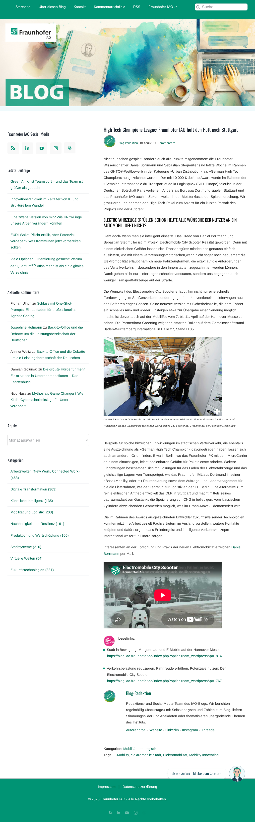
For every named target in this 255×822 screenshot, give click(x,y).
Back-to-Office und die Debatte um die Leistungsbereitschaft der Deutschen (46, 333)
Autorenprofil (136, 730)
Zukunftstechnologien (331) (32, 570)
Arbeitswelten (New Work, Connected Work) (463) (45, 474)
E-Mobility (121, 755)
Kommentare (166, 143)
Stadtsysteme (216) (25, 547)
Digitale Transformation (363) (33, 489)
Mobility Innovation (204, 755)
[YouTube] (41, 148)
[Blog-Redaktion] (110, 138)
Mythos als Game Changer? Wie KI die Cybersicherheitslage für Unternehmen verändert (46, 399)
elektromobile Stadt (146, 755)
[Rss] (13, 148)
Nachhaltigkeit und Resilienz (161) (37, 524)
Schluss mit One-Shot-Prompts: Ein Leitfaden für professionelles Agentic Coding (43, 309)
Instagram (190, 730)
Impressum (107, 787)
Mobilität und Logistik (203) (31, 512)
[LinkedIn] (27, 148)
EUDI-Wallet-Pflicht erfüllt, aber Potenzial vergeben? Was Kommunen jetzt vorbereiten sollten (45, 241)
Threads (207, 730)
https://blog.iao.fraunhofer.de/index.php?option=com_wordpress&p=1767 (164, 681)
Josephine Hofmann (26, 327)
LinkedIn (172, 730)
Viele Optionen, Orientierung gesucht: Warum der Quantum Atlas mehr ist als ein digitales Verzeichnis (46, 265)
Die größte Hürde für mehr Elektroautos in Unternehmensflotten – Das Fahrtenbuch (47, 375)
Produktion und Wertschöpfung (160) (39, 535)
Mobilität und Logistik (139, 749)
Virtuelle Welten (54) (26, 558)
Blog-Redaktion (128, 143)
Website (155, 730)
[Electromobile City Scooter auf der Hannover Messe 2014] (163, 340)
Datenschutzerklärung (140, 787)
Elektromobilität (175, 755)
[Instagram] (56, 148)
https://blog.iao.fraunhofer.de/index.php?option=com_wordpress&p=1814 (164, 656)
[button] (237, 774)
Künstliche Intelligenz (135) (31, 501)
